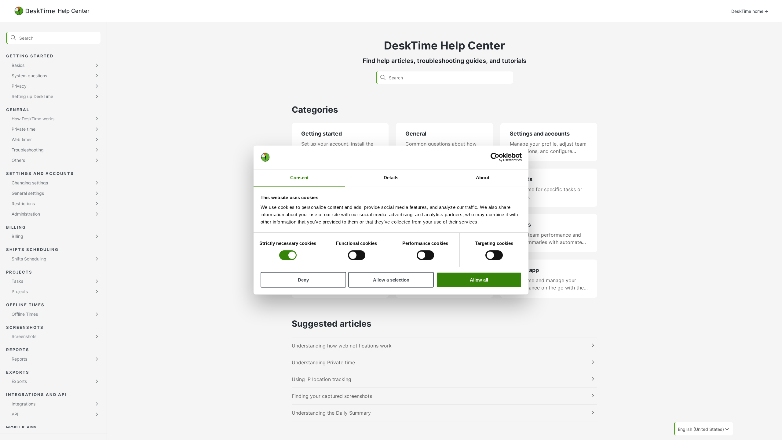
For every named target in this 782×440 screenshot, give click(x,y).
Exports (19, 381)
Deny (303, 279)
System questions (29, 75)
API (15, 414)
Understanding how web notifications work (342, 346)
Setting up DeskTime (32, 96)
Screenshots (24, 336)
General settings (28, 193)
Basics (18, 65)
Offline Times (25, 314)
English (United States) (701, 429)
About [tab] (482, 177)
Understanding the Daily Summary (331, 413)
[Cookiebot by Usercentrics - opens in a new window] (495, 157)
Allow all (479, 279)
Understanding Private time (323, 362)
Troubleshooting (28, 149)
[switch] (356, 255)
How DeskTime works (33, 118)
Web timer (22, 139)
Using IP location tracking (321, 379)
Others (18, 160)
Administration (26, 213)
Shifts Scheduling (29, 258)
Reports (19, 359)
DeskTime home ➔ (749, 11)
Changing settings (30, 182)
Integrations (23, 403)
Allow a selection (391, 279)
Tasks (17, 281)
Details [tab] (391, 177)
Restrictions (23, 203)
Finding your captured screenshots (332, 396)
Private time (23, 129)
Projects (20, 291)
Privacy (19, 86)
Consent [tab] (299, 177)
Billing (17, 236)
